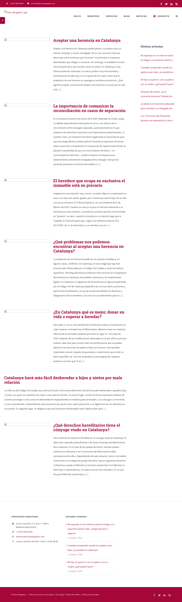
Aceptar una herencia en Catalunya (23, 49)
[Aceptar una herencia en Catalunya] (27, 49)
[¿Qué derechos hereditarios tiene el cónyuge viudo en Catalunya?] (27, 434)
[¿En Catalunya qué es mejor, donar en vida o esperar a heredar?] (27, 324)
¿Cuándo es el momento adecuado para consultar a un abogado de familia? (157, 106)
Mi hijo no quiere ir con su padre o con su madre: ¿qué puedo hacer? (157, 82)
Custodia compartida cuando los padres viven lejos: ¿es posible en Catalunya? (157, 70)
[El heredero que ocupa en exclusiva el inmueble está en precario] (27, 192)
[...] (59, 89)
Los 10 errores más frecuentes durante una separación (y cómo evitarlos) (156, 118)
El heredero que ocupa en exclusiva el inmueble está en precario (23, 193)
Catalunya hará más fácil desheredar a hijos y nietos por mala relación (63, 380)
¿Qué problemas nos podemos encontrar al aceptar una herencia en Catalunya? (23, 254)
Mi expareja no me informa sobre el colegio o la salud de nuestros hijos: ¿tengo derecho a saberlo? (157, 58)
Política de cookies (73, 594)
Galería (31, 49)
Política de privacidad (90, 594)
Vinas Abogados (19, 594)
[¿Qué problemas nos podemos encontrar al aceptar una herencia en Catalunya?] (27, 254)
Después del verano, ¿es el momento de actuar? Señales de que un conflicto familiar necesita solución (157, 94)
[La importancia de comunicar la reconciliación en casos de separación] (27, 118)
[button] (177, 16)
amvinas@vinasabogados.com (30, 536)
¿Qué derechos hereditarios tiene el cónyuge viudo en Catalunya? (23, 434)
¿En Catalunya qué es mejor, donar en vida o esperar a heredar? (23, 324)
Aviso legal (59, 594)
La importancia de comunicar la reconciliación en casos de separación (23, 118)
